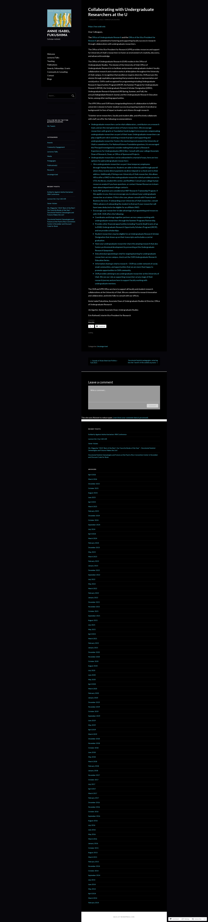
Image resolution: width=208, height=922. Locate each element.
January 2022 (93, 598)
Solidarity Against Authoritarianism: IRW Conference (107, 434)
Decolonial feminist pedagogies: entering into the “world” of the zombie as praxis (143, 361)
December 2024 (94, 516)
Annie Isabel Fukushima (58, 33)
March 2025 (92, 506)
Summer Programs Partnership (142, 220)
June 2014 (92, 884)
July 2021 (91, 625)
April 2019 (92, 730)
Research (50, 170)
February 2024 (93, 543)
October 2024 (93, 520)
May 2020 (92, 679)
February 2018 (93, 766)
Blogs (49, 79)
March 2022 (92, 588)
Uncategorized (102, 346)
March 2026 (92, 479)
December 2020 (94, 652)
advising (110, 273)
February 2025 (93, 511)
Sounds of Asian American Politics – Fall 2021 (104, 362)
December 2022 (94, 570)
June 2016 (92, 830)
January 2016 (93, 843)
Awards (50, 143)
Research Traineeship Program (142, 190)
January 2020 (93, 698)
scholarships (113, 230)
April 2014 (92, 893)
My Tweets (51, 126)
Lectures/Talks (53, 57)
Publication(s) (52, 165)
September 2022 (94, 575)
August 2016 (93, 821)
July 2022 (91, 579)
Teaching (51, 61)
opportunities (120, 267)
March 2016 (92, 839)
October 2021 (93, 611)
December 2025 (94, 484)
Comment (152, 406)
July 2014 (91, 880)
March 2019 (92, 734)
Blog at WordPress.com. (124, 917)
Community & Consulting (57, 72)
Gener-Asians (52, 203)
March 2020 (92, 689)
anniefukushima (112, 19)
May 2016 (92, 834)
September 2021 (94, 616)
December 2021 (94, 602)
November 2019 (94, 707)
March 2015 (92, 857)
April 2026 (92, 475)
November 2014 (94, 866)
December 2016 (94, 802)
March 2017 (92, 793)
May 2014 (92, 889)
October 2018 (93, 748)
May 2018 (92, 757)
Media (49, 156)
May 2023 (92, 552)
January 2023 (93, 566)
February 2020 (93, 693)
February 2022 (93, 593)
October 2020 (93, 661)
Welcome (51, 54)
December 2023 (94, 547)
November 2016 (94, 807)
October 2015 (93, 848)
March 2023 (92, 557)
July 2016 (91, 825)
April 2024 (92, 534)
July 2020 (91, 670)
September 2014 (94, 875)
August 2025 (93, 493)
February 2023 (93, 561)
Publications (52, 65)
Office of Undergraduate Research (107, 37)
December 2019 (94, 702)
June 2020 (92, 675)
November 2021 (94, 607)
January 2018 (93, 771)
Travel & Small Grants (144, 224)
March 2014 (92, 898)
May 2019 (92, 725)
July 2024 (91, 529)
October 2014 (93, 871)
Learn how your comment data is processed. (130, 417)
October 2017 (93, 780)
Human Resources (108, 167)
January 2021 (93, 648)
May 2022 (92, 584)
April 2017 (92, 789)
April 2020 (92, 684)
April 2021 (92, 634)
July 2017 (91, 784)
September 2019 (94, 716)
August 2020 (93, 666)
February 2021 (93, 643)
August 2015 (93, 852)
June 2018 (92, 752)
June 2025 (92, 497)
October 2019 (93, 711)
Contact (50, 75)
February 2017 (93, 798)
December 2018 (94, 739)
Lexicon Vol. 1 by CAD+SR (56, 199)
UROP (153, 227)
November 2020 (94, 657)
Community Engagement (56, 147)
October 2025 (93, 488)
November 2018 (94, 743)
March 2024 (92, 538)
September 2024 (94, 525)
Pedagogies (51, 161)
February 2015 (93, 862)
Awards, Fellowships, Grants (58, 68)
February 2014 (93, 903)
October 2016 (93, 812)
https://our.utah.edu (96, 26)
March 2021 (92, 638)
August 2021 (93, 620)
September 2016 (94, 816)
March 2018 (92, 761)
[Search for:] (61, 96)
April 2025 (92, 502)
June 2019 (92, 720)
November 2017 (94, 775)
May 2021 (92, 629)
